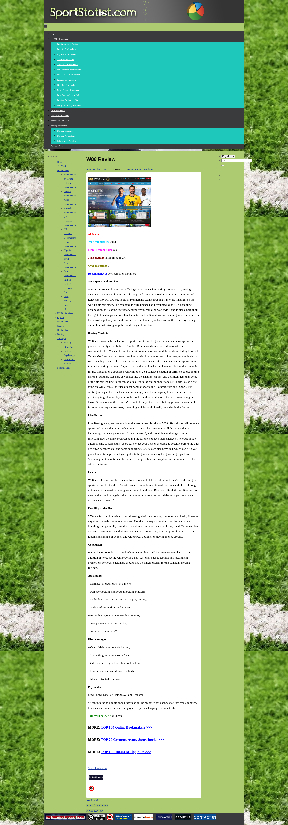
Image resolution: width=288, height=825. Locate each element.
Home (60, 162)
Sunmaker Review (97, 805)
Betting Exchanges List (69, 288)
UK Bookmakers (65, 313)
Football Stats (63, 368)
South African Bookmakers (70, 263)
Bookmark (92, 800)
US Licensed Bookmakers (70, 233)
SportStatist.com (98, 768)
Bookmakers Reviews (141, 169)
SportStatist (93, 169)
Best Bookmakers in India (70, 275)
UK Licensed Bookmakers (70, 221)
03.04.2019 (107, 169)
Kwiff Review (94, 810)
